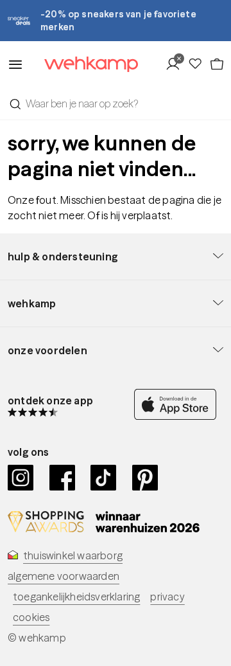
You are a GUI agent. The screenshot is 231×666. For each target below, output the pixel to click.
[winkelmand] (216, 64)
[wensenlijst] (198, 64)
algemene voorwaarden (63, 576)
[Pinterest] (145, 478)
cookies (31, 617)
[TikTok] (103, 478)
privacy (167, 596)
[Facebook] (62, 478)
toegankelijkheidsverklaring (76, 596)
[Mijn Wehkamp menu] (176, 64)
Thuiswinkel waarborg (73, 555)
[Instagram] (21, 478)
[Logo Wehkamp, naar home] (83, 65)
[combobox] (115, 103)
